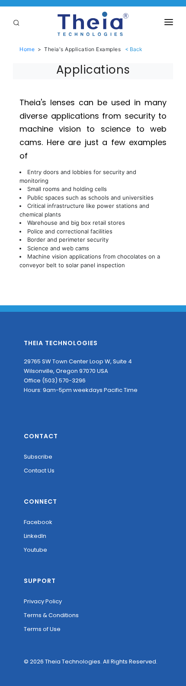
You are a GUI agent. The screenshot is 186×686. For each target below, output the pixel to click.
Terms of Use (42, 629)
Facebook (38, 522)
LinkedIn (35, 536)
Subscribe (38, 457)
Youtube (35, 550)
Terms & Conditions (51, 615)
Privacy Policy (43, 601)
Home (27, 49)
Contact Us (39, 470)
